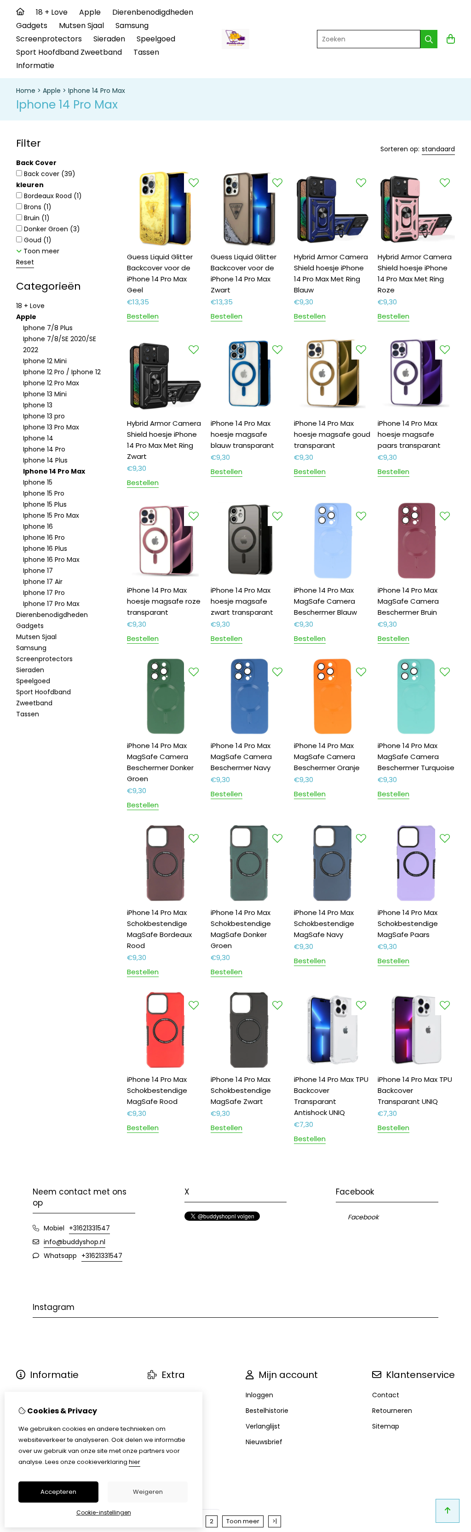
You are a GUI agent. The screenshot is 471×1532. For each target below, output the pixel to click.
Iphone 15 (37, 482)
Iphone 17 (38, 570)
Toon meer (242, 1521)
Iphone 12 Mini (45, 361)
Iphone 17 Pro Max (51, 603)
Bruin (36, 218)
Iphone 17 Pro (44, 592)
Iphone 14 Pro (44, 449)
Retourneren (392, 1410)
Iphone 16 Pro (44, 537)
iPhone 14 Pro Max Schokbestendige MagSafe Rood (157, 1090)
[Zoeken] (428, 39)
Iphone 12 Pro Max (51, 383)
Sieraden (109, 39)
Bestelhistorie (267, 1410)
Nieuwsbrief (264, 1441)
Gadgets (31, 25)
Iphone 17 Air (43, 581)
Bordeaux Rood (52, 195)
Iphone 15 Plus (45, 504)
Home (25, 90)
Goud (37, 240)
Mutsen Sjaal (81, 25)
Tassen (146, 52)
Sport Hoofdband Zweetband (69, 52)
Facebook (363, 1217)
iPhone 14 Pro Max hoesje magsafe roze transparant (164, 601)
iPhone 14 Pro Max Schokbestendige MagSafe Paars (408, 923)
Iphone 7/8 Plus (48, 327)
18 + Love (52, 12)
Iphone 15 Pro (43, 493)
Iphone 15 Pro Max (51, 515)
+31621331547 (89, 1228)
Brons (37, 207)
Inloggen (259, 1395)
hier (134, 1462)
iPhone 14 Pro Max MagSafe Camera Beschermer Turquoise (416, 756)
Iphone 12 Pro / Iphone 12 (62, 372)
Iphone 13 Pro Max (51, 427)
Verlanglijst (263, 1426)
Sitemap (385, 1426)
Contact (385, 1395)
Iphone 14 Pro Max (96, 90)
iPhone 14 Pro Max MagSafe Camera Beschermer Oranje (327, 756)
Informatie (35, 65)
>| (274, 1521)
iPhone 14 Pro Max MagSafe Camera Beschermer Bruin (408, 601)
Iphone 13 (37, 405)
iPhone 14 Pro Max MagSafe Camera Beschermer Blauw (325, 601)
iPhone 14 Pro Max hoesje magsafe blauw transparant (242, 434)
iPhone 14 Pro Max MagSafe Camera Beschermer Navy (241, 756)
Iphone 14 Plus (45, 460)
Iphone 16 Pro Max (51, 559)
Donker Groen (51, 229)
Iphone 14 (38, 438)
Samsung (132, 25)
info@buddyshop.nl (74, 1241)
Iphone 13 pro (44, 416)
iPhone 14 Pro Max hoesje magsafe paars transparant (409, 434)
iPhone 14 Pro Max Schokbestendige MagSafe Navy (324, 923)
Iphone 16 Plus (45, 548)
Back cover (48, 173)
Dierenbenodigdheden (152, 12)
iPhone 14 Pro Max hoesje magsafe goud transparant (332, 434)
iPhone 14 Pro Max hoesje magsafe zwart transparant (242, 601)
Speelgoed (156, 39)
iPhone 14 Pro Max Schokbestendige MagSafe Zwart (241, 1090)
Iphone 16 (38, 526)
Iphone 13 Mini (45, 394)
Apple (90, 12)
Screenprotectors (49, 39)
